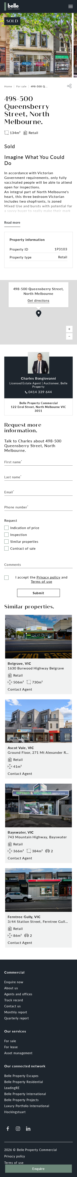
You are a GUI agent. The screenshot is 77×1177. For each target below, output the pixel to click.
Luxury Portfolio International (26, 1106)
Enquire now (13, 982)
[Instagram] (18, 1128)
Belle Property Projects (21, 1100)
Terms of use (41, 581)
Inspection (18, 535)
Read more (12, 222)
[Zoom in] (69, 329)
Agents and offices (18, 994)
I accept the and (41, 579)
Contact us (12, 1006)
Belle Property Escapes (21, 1076)
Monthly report (15, 1012)
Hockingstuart (14, 1112)
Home (8, 86)
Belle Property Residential (23, 1082)
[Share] (69, 86)
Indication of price (24, 528)
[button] (38, 313)
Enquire (38, 1168)
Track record (13, 1000)
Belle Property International (25, 1094)
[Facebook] (8, 1128)
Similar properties (24, 542)
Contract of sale (23, 548)
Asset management (18, 1053)
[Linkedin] (28, 1128)
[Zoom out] (69, 336)
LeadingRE (12, 1088)
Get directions (38, 300)
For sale (21, 86)
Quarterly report (16, 1018)
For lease (11, 1047)
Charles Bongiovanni (38, 378)
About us (11, 988)
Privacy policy (48, 577)
